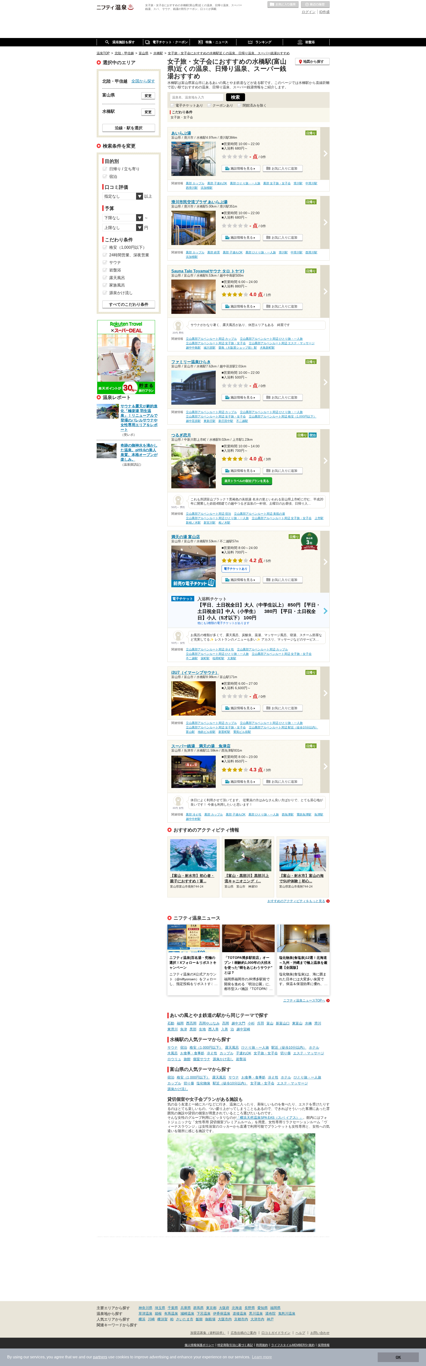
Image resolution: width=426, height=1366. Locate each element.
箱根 (158, 1313)
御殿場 (210, 1319)
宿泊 (183, 1047)
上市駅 (319, 518)
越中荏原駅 (193, 421)
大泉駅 (231, 658)
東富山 (297, 1023)
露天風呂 (232, 1047)
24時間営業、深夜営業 (129, 255)
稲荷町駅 (218, 658)
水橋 (308, 1023)
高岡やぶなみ (209, 1023)
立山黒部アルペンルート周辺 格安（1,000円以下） (282, 416)
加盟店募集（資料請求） (208, 1333)
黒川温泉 (256, 1313)
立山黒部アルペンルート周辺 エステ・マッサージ (282, 343)
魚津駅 (318, 814)
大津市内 (257, 1319)
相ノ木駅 (224, 522)
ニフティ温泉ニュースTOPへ (304, 1000)
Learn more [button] (262, 1357)
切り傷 (285, 1053)
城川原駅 (209, 347)
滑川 (317, 1023)
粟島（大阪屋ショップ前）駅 (237, 347)
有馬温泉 (171, 1313)
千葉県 (173, 1308)
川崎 (151, 1319)
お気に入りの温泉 (283, 4)
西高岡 (191, 1023)
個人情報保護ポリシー (199, 1345)
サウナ (172, 1047)
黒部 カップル (195, 183)
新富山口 (283, 1023)
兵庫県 (185, 1308)
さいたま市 (184, 1319)
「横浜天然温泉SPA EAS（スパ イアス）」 (269, 1117)
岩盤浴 (241, 1059)
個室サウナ (201, 1059)
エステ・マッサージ (308, 1053)
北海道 (237, 1308)
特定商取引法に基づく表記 (235, 1345)
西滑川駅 (192, 188)
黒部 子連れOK (217, 183)
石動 (170, 1023)
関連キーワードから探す (117, 1325)
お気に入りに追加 (284, 168)
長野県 (250, 1308)
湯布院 (270, 1313)
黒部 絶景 (213, 252)
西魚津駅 (288, 814)
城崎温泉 (187, 1313)
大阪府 (224, 1308)
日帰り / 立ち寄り (124, 169)
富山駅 (190, 732)
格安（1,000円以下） (206, 1047)
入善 (224, 1029)
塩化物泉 (203, 1083)
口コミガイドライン (276, 1333)
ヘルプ (300, 1333)
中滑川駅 (311, 183)
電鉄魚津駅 (304, 814)
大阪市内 (225, 1319)
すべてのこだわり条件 (128, 304)
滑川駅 (298, 183)
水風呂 (172, 1053)
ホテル (314, 1047)
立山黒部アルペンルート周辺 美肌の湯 (259, 513)
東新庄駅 (209, 421)
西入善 (213, 1029)
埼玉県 (160, 1308)
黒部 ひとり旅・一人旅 (245, 183)
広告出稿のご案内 (243, 1333)
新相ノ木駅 (193, 522)
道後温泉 (240, 1313)
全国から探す (143, 81)
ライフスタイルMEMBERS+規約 (293, 1345)
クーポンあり (223, 105)
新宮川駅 (209, 522)
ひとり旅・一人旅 (255, 1047)
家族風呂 (117, 285)
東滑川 (172, 1029)
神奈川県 (145, 1308)
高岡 (225, 1023)
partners (100, 1357)
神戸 (270, 1319)
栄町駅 (205, 658)
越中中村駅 (193, 819)
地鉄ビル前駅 (206, 732)
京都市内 (241, 1319)
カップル (226, 1053)
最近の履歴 (315, 4)
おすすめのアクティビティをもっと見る (296, 901)
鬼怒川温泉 (286, 1313)
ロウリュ (174, 1059)
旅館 (187, 1059)
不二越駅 (242, 421)
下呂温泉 (204, 1313)
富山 (269, 1023)
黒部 (193, 1029)
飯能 (199, 1319)
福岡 (180, 1023)
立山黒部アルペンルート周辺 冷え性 (210, 649)
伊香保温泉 (221, 1313)
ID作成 (324, 12)
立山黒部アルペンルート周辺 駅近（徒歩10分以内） (283, 727)
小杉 (251, 1023)
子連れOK (243, 1053)
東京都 (211, 1308)
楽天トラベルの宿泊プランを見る (247, 481)
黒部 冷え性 (193, 814)
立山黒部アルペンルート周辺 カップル (211, 339)
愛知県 (262, 1308)
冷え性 (212, 1053)
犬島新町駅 (267, 347)
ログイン (309, 12)
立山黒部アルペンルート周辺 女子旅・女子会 (216, 343)
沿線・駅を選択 (128, 128)
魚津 (183, 1029)
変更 (148, 96)
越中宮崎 (243, 1029)
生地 (202, 1029)
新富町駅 (224, 732)
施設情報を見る (242, 168)
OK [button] (398, 1357)
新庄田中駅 (225, 421)
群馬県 (198, 1308)
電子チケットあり (189, 105)
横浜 (142, 1319)
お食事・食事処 (192, 1053)
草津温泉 (145, 1313)
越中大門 (238, 1023)
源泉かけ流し (223, 1059)
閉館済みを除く (255, 105)
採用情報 (324, 1345)
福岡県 (275, 1308)
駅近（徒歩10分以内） (288, 1047)
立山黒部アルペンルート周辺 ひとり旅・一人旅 (271, 339)
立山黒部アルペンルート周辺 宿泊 (208, 513)
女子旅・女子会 (266, 1053)
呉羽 (260, 1023)
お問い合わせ (320, 1333)
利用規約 (262, 1345)
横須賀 (162, 1319)
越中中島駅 (193, 347)
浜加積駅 (207, 188)
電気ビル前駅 (242, 732)
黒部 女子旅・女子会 (277, 183)
